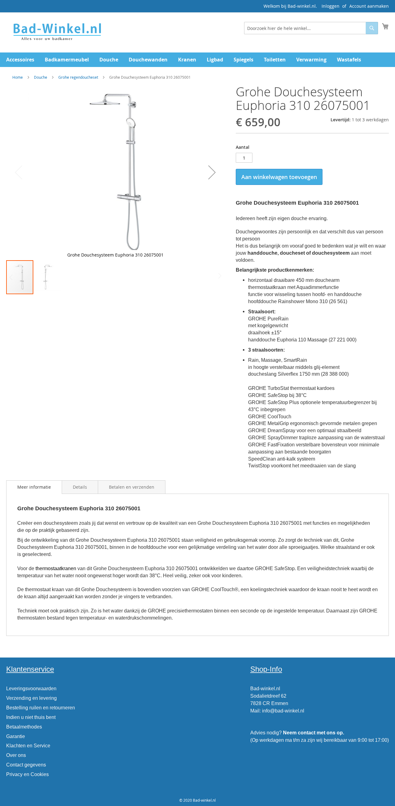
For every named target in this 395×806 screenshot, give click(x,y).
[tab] (34, 487)
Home (17, 77)
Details (80, 487)
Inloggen (330, 6)
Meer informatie (34, 487)
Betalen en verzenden (131, 487)
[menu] (197, 59)
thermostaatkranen (55, 568)
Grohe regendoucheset (78, 77)
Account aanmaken (369, 6)
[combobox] (311, 28)
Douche (40, 77)
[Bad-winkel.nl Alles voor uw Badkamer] (56, 32)
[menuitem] (20, 59)
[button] (212, 172)
